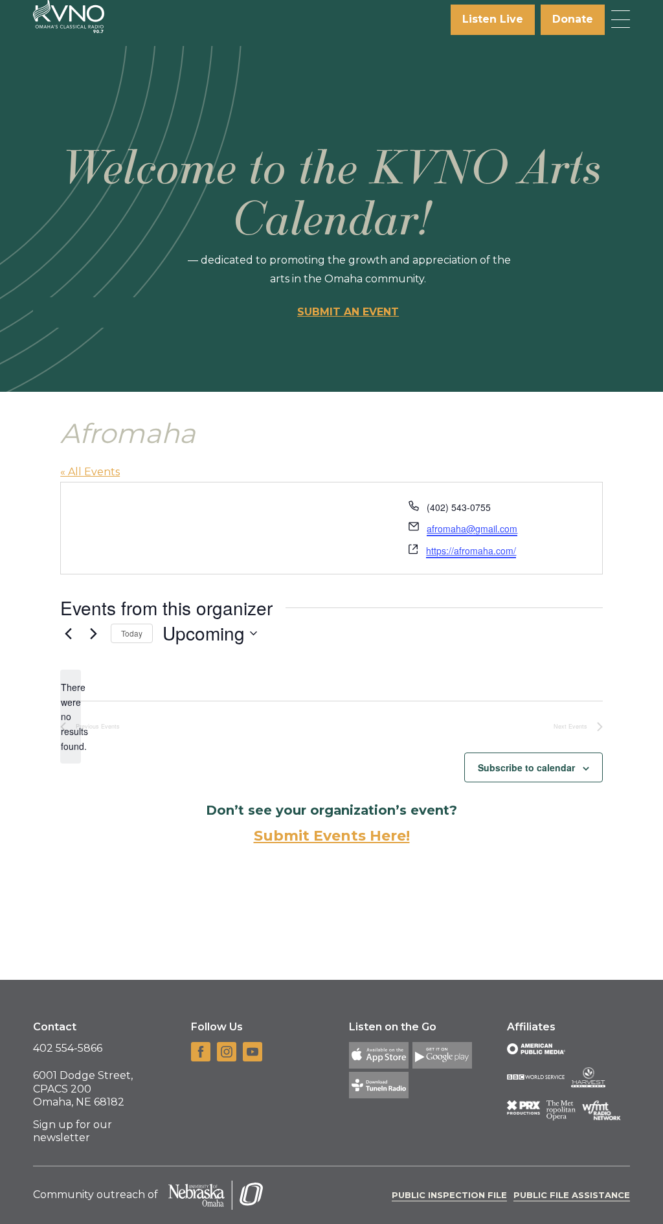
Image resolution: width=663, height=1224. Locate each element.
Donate (572, 19)
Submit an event (348, 312)
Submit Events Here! (332, 835)
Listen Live (492, 19)
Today (131, 633)
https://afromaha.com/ (471, 550)
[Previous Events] (68, 633)
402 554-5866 (67, 1048)
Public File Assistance (571, 1195)
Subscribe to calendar (526, 767)
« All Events (90, 472)
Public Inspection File (449, 1195)
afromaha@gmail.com (472, 528)
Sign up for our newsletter (72, 1131)
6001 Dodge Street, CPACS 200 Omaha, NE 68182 (83, 1089)
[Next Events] (93, 633)
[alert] (70, 717)
